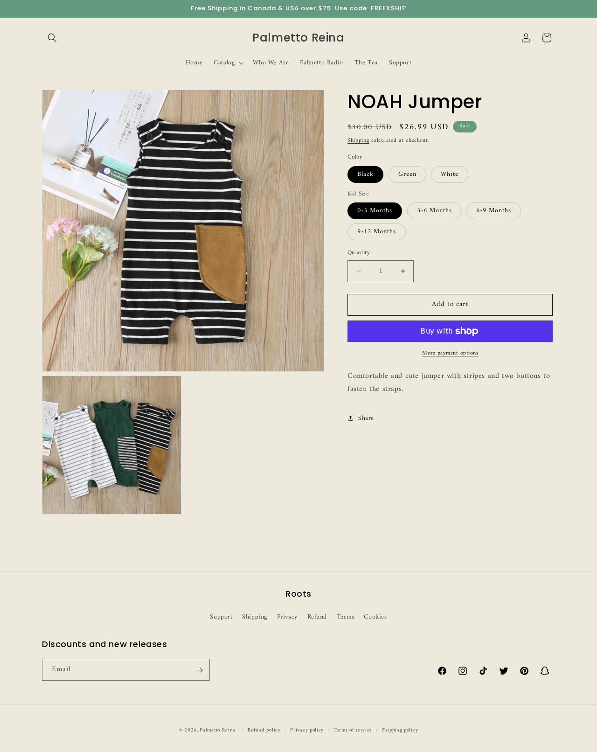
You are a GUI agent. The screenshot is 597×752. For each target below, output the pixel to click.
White (449, 174)
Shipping (358, 141)
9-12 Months (376, 231)
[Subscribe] (199, 670)
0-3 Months (374, 210)
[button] (52, 38)
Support (221, 616)
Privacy (287, 616)
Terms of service (352, 730)
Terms (345, 616)
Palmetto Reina (218, 730)
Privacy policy (307, 730)
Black (365, 174)
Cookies (375, 616)
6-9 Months (493, 210)
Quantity (358, 253)
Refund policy (264, 730)
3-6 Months (434, 210)
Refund (317, 616)
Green (407, 174)
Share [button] (366, 418)
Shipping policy (400, 730)
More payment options (450, 353)
